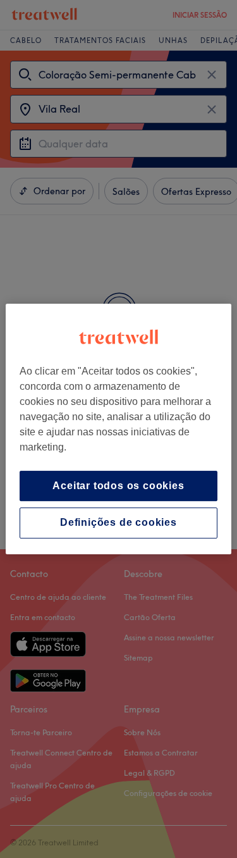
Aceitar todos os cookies (118, 485)
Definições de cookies (118, 523)
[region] (118, 429)
